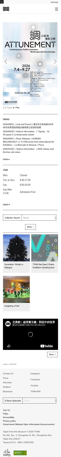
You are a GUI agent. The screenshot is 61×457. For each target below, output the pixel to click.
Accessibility (8, 417)
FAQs (5, 413)
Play (16, 107)
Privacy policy (9, 421)
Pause (7, 107)
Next (55, 61)
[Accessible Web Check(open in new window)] (20, 453)
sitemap (54, 2)
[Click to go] (30, 63)
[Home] (6, 9)
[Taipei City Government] (6, 453)
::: (2, 1)
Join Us (6, 410)
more (5, 159)
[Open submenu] (56, 9)
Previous (5, 61)
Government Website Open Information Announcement (28, 424)
